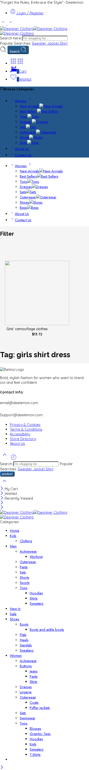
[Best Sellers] (47, 111)
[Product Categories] (13, 63)
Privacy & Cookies (25, 424)
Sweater (39, 43)
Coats (34, 702)
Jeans (34, 671)
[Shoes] (36, 137)
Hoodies (36, 593)
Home (14, 530)
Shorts (24, 577)
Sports (25, 582)
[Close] (2, 488)
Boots (24, 624)
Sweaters (37, 603)
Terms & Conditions (26, 429)
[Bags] (33, 142)
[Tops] (33, 116)
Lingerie (26, 692)
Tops (23, 116)
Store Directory (23, 438)
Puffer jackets (40, 707)
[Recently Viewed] (13, 459)
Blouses (35, 728)
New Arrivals (29, 106)
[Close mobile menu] (2, 507)
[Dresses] (40, 121)
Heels (24, 639)
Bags (23, 142)
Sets (23, 126)
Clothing (26, 541)
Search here (11, 38)
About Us (22, 148)
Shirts (34, 598)
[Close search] (4, 484)
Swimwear (27, 718)
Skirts (33, 681)
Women (21, 100)
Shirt (63, 43)
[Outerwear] (46, 132)
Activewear (28, 551)
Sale (13, 613)
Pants (24, 567)
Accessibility (20, 434)
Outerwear (28, 132)
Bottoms (26, 666)
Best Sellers (28, 111)
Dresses (26, 121)
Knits (33, 744)
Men (13, 546)
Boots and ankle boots (47, 629)
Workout (36, 556)
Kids (13, 535)
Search (15, 51)
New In (15, 608)
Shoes (24, 137)
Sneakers (27, 650)
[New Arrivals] (51, 106)
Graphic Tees (40, 733)
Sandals (26, 645)
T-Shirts (35, 754)
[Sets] (31, 126)
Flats (23, 634)
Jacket (53, 43)
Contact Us (23, 155)
